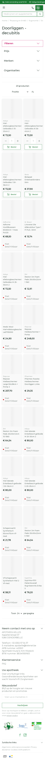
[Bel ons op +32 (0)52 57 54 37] (33, 8)
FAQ (4, 664)
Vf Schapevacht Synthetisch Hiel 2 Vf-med (11, 580)
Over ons (6, 674)
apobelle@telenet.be (25, 645)
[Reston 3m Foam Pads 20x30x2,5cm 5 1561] (33, 516)
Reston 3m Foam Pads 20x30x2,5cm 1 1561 (33, 279)
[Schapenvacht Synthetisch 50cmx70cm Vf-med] (11, 516)
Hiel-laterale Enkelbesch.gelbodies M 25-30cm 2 (34, 434)
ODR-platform (24, 750)
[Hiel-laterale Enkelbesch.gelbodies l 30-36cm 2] (11, 466)
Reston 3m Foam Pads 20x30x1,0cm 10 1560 (11, 434)
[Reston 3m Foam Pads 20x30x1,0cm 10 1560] (11, 417)
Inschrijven (22, 705)
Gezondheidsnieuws (12, 676)
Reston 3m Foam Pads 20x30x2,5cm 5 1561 (33, 533)
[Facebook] (20, 735)
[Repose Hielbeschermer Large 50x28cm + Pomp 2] (11, 364)
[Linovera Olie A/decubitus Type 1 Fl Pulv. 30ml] (33, 210)
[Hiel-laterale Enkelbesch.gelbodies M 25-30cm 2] (33, 417)
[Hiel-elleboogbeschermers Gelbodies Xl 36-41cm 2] (33, 109)
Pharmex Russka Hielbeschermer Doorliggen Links (32, 381)
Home (4, 20)
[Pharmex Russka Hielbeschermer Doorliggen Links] (33, 364)
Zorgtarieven (26, 679)
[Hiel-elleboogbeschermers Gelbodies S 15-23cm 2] (11, 109)
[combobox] (19, 14)
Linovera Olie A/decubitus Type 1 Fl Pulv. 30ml (33, 227)
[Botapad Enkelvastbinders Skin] (33, 162)
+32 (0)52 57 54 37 (20, 643)
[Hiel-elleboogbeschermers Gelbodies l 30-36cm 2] (11, 162)
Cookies (14, 750)
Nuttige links (17, 674)
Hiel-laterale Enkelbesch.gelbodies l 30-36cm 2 (12, 483)
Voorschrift (14, 679)
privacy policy (12, 715)
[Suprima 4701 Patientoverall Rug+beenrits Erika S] (33, 566)
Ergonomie (34, 20)
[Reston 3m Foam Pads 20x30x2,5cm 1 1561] (33, 262)
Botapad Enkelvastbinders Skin (32, 179)
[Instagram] (25, 735)
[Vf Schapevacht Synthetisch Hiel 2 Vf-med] (11, 566)
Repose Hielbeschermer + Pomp (32, 332)
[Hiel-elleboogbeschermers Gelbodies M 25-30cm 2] (11, 262)
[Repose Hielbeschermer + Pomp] (33, 315)
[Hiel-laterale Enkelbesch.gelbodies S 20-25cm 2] (33, 466)
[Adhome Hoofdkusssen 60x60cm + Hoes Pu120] (11, 210)
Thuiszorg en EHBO (18, 20)
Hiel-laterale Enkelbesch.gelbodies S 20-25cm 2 (34, 483)
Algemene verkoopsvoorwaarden (16, 747)
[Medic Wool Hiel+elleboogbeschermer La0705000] (11, 315)
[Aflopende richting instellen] (32, 92)
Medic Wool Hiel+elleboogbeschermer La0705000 (14, 329)
